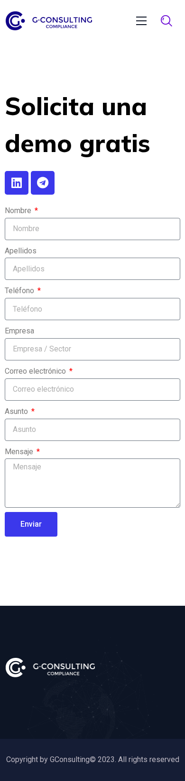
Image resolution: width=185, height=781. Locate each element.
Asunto (17, 411)
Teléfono (20, 290)
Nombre (19, 210)
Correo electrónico (36, 371)
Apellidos (21, 250)
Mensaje (20, 451)
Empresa (19, 330)
